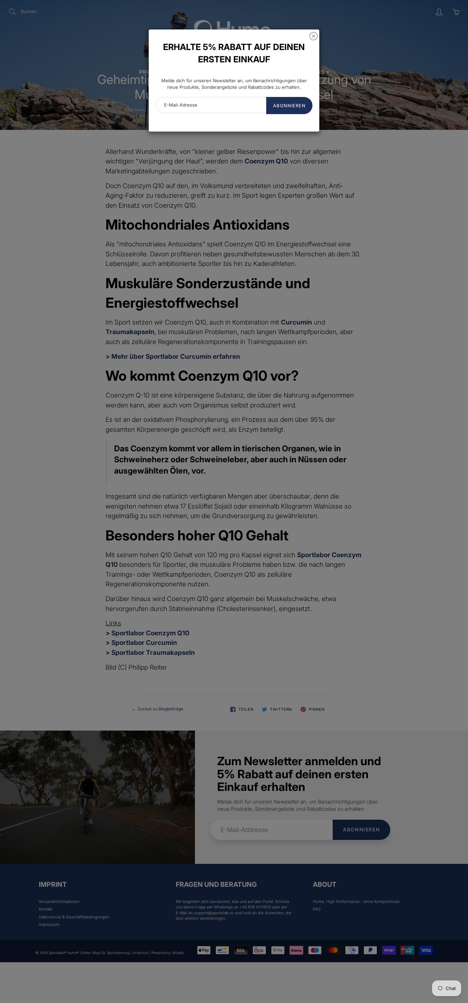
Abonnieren (289, 105)
